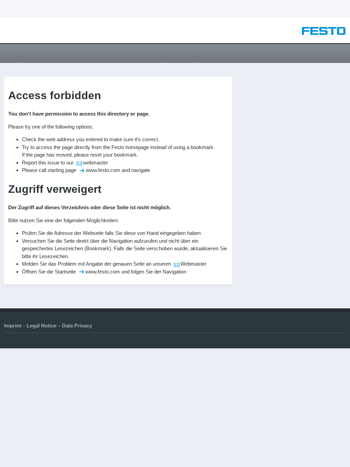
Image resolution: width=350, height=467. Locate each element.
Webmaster (193, 264)
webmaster (95, 162)
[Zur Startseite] (323, 33)
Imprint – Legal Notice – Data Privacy (48, 326)
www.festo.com (103, 170)
